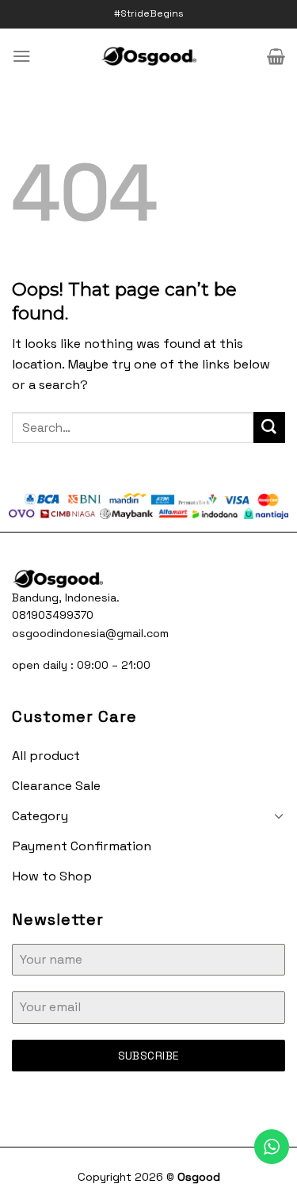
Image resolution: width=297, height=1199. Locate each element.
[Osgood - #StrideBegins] (148, 56)
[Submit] (269, 428)
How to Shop (52, 876)
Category (40, 816)
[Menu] (22, 55)
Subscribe (149, 1055)
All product (46, 755)
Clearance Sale (56, 785)
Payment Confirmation (81, 846)
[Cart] (276, 56)
